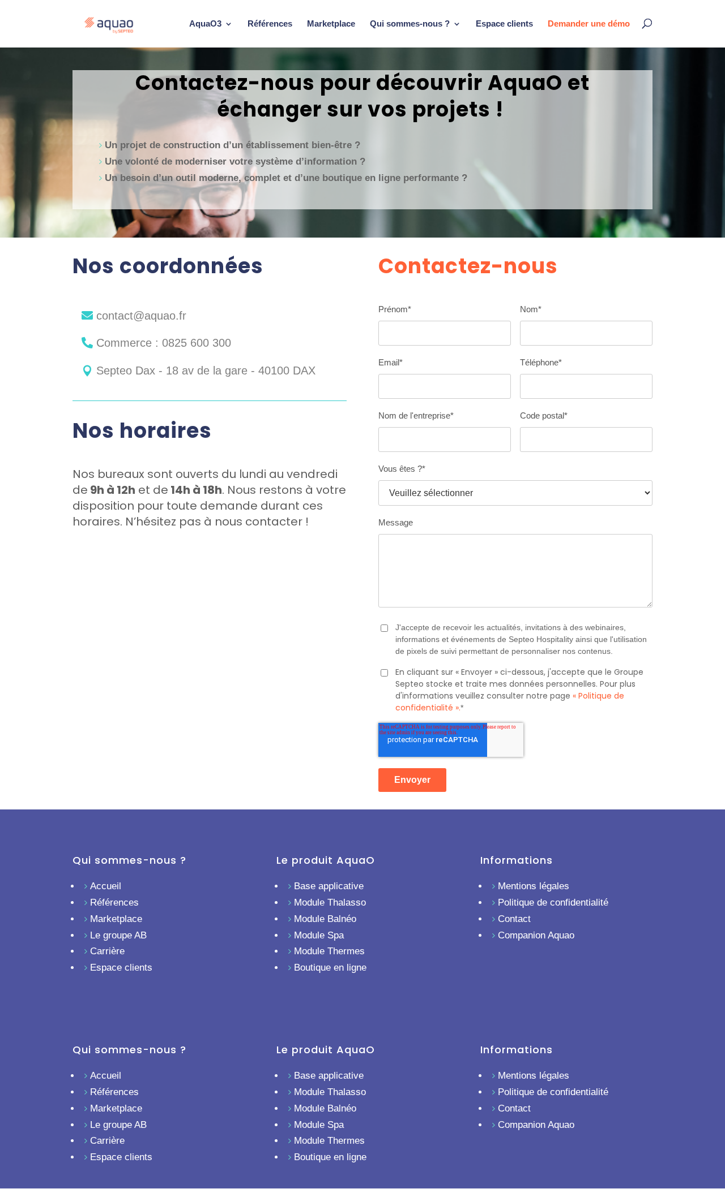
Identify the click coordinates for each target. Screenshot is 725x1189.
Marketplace (331, 23)
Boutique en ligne (330, 967)
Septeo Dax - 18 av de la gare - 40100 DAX (205, 370)
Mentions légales (533, 886)
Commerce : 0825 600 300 (163, 343)
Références (270, 23)
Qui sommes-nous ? (410, 23)
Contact (514, 919)
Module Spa (319, 935)
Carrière (107, 951)
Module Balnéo (325, 919)
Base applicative (329, 886)
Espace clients (504, 23)
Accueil (105, 886)
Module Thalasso (330, 902)
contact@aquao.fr (141, 315)
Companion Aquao (536, 935)
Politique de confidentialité (553, 902)
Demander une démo (589, 23)
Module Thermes (329, 951)
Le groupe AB (118, 935)
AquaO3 (205, 23)
